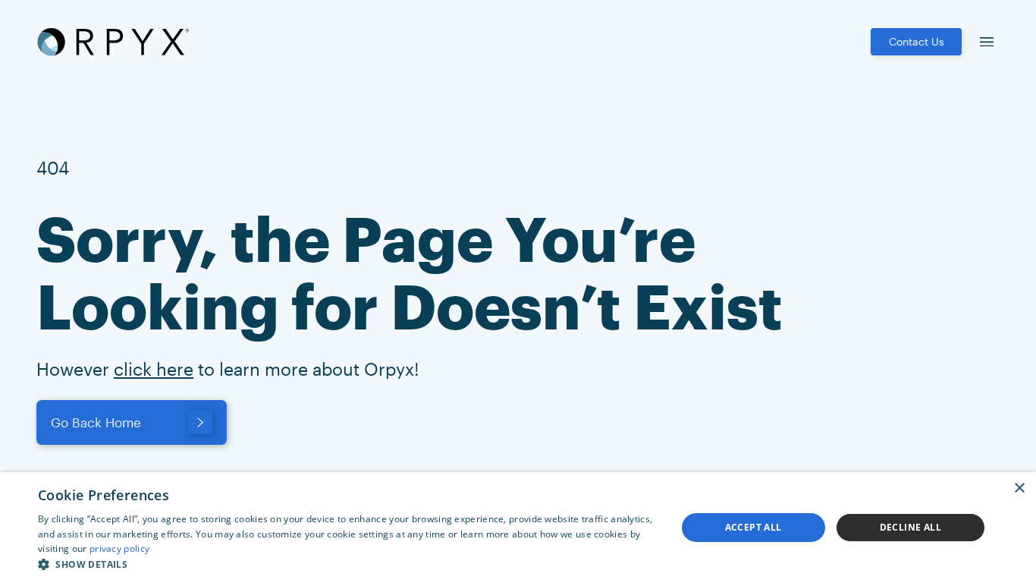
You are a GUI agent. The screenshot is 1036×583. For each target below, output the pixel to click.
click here (153, 369)
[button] (347, 564)
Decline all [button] (910, 527)
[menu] (987, 42)
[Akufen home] (113, 41)
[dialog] (518, 527)
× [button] (1019, 488)
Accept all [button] (753, 527)
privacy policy (119, 548)
